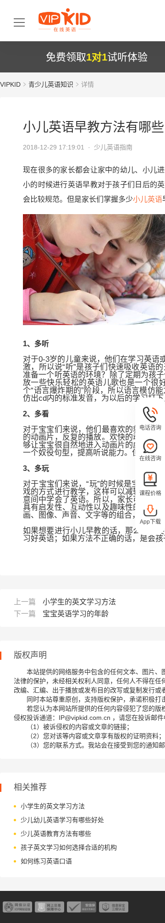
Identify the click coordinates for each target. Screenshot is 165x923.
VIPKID (10, 84)
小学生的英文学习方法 (79, 602)
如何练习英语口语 (46, 861)
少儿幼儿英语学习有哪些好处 (62, 820)
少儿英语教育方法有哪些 (56, 833)
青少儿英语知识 (50, 84)
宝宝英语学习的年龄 (76, 614)
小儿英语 (147, 199)
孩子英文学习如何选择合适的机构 (69, 847)
